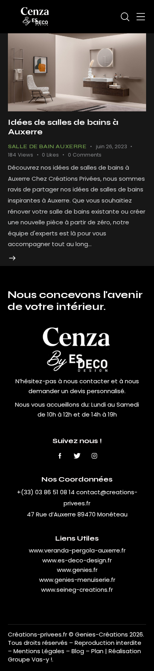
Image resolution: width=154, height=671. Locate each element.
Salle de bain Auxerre (47, 146)
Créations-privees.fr (37, 634)
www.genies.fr (77, 570)
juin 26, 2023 (111, 146)
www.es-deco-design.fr (77, 560)
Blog (78, 651)
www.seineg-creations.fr (77, 589)
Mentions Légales (38, 651)
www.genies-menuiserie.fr (77, 579)
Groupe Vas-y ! (30, 659)
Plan (97, 651)
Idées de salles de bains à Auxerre (63, 127)
